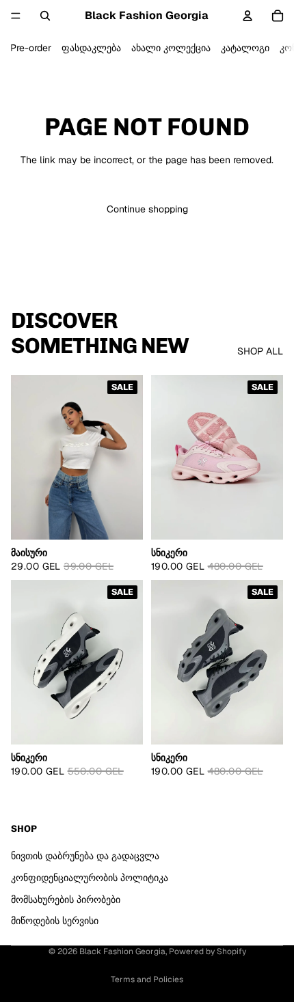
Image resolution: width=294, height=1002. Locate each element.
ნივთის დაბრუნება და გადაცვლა (85, 856)
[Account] (247, 16)
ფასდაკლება (91, 48)
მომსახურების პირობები (65, 899)
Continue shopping (147, 209)
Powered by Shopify (207, 951)
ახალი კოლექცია (171, 48)
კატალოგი (245, 48)
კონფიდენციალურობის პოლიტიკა (89, 878)
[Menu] (15, 15)
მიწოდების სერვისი (54, 921)
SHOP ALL (260, 351)
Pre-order (30, 48)
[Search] (45, 16)
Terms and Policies (147, 979)
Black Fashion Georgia (122, 951)
